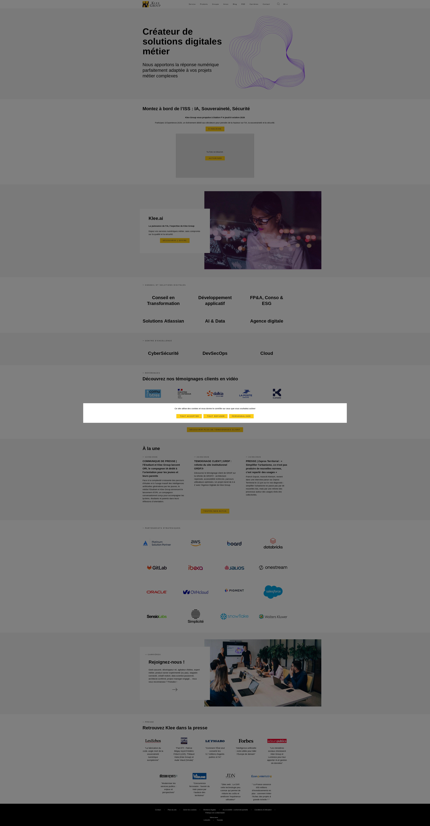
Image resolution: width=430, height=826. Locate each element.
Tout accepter (189, 416)
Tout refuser (215, 416)
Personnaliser (241, 416)
